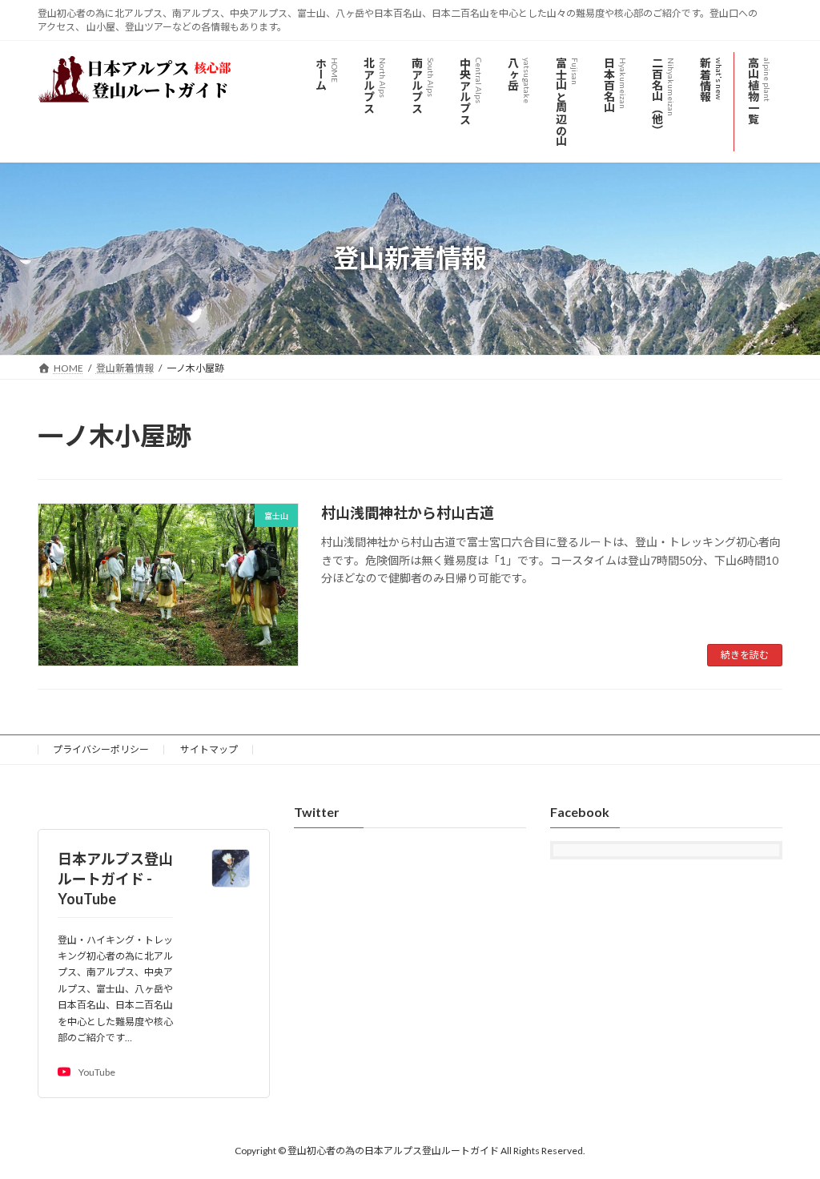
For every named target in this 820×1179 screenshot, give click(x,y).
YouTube (96, 1072)
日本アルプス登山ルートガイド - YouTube (115, 878)
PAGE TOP (785, 1128)
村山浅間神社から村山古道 (407, 512)
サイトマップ (209, 749)
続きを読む (745, 655)
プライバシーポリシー (101, 749)
